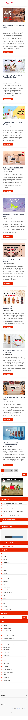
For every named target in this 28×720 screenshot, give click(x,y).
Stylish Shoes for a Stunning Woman (12, 123)
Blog (4, 556)
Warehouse (6, 603)
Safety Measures (7, 589)
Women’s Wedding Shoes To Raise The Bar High (12, 76)
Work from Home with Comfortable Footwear (11, 443)
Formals (5, 570)
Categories (6, 562)
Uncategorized (6, 601)
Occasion (5, 581)
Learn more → (7, 52)
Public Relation (7, 587)
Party (4, 584)
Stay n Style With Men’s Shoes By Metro (13, 260)
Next (16, 470)
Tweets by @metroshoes (7, 546)
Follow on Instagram (18, 537)
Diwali (4, 565)
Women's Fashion (7, 609)
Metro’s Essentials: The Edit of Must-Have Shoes (13, 168)
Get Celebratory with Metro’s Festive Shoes (13, 307)
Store (4, 598)
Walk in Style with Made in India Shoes (14, 398)
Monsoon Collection (8, 578)
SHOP (2, 691)
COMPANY (3, 695)
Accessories (6, 553)
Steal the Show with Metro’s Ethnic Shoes (12, 351)
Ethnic (4, 567)
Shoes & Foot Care (7, 592)
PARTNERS (3, 704)
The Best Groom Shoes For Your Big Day (13, 26)
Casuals (5, 559)
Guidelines (5, 573)
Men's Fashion (6, 576)
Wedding (5, 606)
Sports (5, 595)
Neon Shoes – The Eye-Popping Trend (13, 215)
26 (11, 470)
